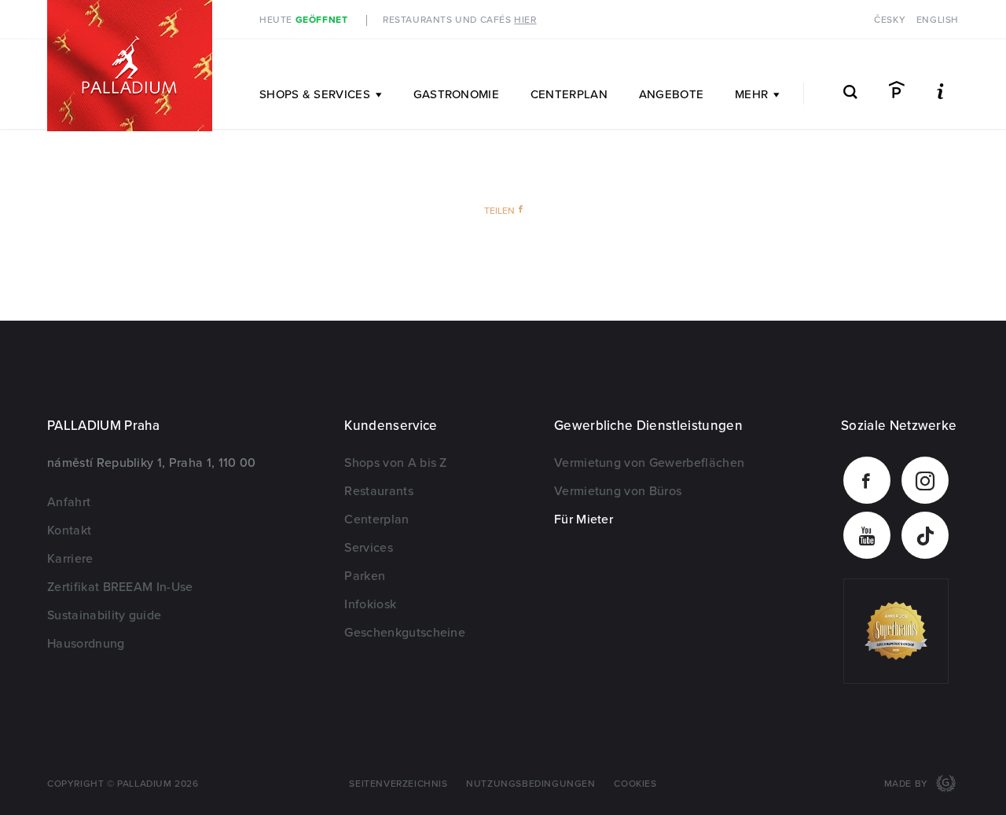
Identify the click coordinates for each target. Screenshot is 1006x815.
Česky (889, 20)
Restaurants (378, 491)
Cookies (635, 784)
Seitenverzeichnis (398, 784)
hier (525, 20)
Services (368, 548)
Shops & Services (314, 94)
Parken (364, 576)
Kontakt (69, 530)
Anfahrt (68, 502)
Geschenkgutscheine (404, 633)
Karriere (70, 559)
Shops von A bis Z (395, 463)
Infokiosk (370, 604)
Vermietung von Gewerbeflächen (649, 463)
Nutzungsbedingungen (530, 784)
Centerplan (569, 94)
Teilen (499, 211)
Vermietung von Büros (617, 491)
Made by (907, 784)
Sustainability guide (104, 615)
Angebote (671, 94)
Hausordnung (86, 644)
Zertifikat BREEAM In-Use (120, 587)
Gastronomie (456, 94)
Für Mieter (583, 519)
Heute (303, 20)
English (937, 20)
